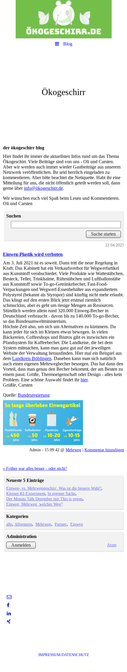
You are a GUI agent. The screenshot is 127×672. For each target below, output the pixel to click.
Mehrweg (73, 449)
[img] (63, 19)
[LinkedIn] (8, 613)
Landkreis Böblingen (31, 358)
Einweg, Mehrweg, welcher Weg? (34, 504)
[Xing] (8, 621)
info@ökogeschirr (40, 188)
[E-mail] (9, 596)
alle (9, 524)
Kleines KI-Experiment (25, 493)
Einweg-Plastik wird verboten (33, 254)
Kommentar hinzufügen (104, 449)
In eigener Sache (61, 493)
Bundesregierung (34, 395)
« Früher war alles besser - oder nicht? (35, 468)
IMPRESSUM (63, 655)
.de (60, 188)
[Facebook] (7, 605)
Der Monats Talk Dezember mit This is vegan (44, 498)
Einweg (76, 524)
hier (84, 379)
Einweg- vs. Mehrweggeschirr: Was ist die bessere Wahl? (53, 488)
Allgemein (23, 524)
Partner (61, 524)
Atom (111, 544)
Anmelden (21, 544)
